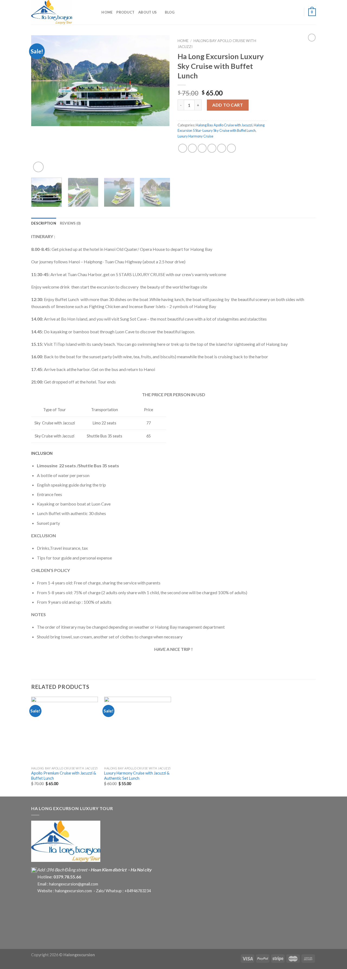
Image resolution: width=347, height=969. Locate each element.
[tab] (43, 223)
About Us (147, 12)
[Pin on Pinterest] (211, 148)
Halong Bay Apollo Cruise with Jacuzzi (224, 125)
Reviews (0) (70, 223)
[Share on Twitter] (192, 148)
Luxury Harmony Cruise (195, 136)
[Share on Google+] (221, 148)
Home (107, 12)
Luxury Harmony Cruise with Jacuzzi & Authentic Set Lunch (136, 776)
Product (125, 12)
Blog (170, 12)
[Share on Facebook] (182, 148)
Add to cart (227, 104)
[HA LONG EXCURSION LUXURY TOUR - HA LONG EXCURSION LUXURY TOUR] (58, 12)
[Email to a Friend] (202, 148)
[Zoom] (38, 167)
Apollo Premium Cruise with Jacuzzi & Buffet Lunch (63, 776)
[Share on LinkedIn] (231, 148)
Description (43, 223)
